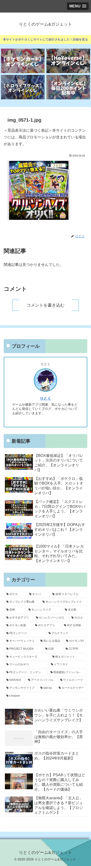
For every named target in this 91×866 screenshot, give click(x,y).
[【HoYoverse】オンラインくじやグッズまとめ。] (68, 61)
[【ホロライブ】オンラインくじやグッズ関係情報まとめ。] (23, 87)
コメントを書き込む (45, 305)
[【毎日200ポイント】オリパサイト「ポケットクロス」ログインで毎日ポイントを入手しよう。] (68, 87)
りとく (45, 398)
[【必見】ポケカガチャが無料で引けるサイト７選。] (23, 61)
